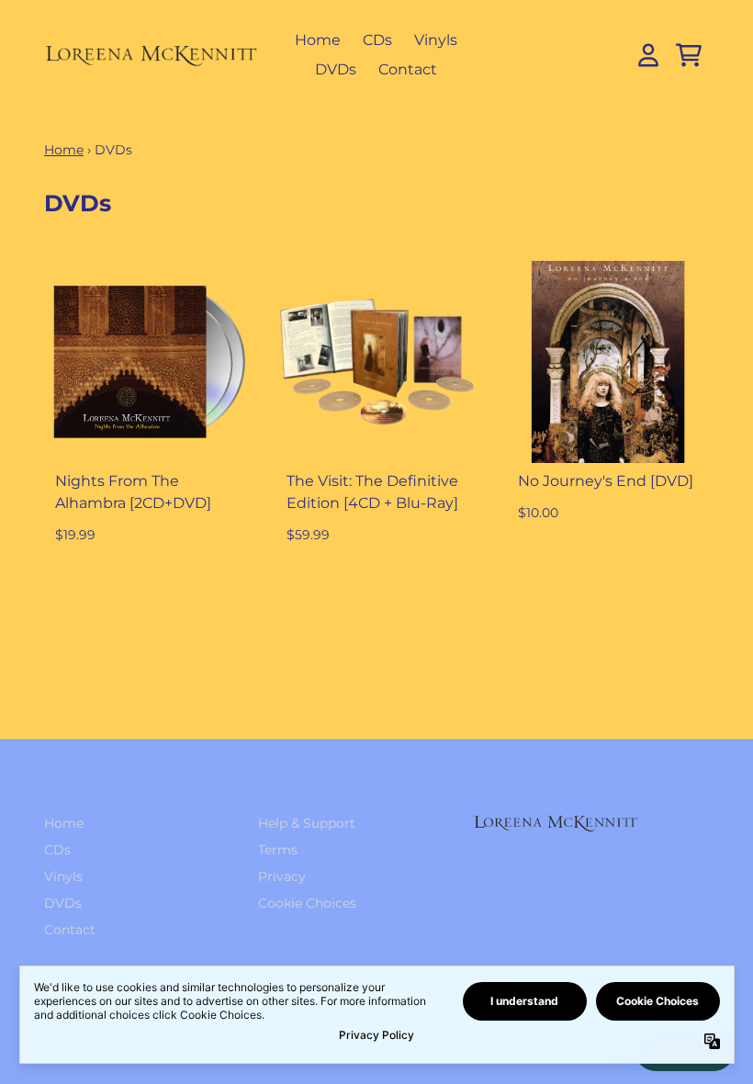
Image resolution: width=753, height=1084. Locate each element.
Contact (407, 69)
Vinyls (435, 40)
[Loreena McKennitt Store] (151, 55)
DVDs (335, 69)
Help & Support (306, 823)
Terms (278, 849)
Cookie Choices (307, 903)
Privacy (282, 876)
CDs (377, 40)
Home (318, 40)
